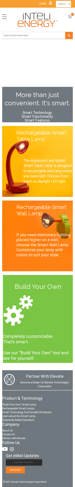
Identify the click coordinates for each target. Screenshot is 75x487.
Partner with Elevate (13, 438)
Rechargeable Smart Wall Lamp (41, 210)
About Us (7, 430)
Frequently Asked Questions (18, 419)
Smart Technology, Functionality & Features (27, 412)
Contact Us (8, 434)
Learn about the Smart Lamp (18, 416)
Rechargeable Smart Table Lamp (41, 136)
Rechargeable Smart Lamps (18, 408)
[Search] (69, 35)
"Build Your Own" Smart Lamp (19, 404)
